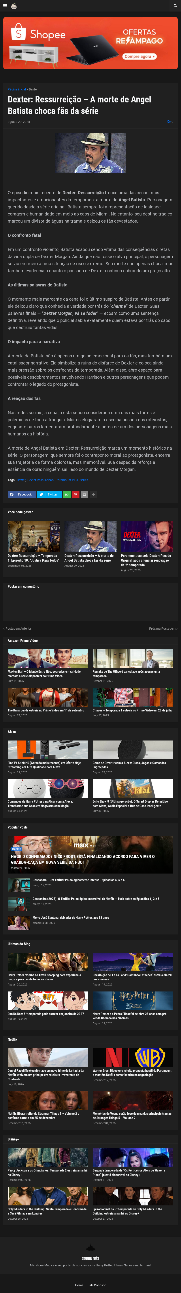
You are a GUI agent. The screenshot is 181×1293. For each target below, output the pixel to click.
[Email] (84, 494)
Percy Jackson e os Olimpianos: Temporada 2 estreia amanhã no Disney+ (47, 1172)
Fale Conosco (97, 1285)
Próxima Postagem (162, 628)
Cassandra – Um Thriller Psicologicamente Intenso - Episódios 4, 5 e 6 (79, 880)
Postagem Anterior (18, 628)
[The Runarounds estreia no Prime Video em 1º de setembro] (48, 697)
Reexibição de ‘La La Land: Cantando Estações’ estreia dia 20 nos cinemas (132, 977)
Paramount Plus (67, 480)
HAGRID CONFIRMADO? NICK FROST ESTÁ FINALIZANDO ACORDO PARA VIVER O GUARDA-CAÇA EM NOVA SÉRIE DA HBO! (83, 859)
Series (84, 480)
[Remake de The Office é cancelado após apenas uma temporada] (133, 658)
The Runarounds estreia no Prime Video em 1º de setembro (46, 710)
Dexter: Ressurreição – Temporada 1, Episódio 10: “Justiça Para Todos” (33, 558)
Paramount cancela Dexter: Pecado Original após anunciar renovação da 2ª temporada (146, 560)
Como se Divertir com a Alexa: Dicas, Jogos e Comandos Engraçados (129, 765)
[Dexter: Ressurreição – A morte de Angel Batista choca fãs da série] (90, 536)
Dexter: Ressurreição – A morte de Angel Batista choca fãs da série (89, 558)
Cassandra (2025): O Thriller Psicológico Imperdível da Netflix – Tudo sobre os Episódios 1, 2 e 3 (96, 899)
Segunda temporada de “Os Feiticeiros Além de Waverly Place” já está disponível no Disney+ (129, 1172)
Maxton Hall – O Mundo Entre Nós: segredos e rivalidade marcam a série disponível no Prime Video (44, 674)
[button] (5, 6)
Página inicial (17, 89)
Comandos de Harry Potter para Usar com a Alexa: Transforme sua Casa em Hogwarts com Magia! (40, 803)
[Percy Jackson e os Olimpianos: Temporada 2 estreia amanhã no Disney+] (48, 1157)
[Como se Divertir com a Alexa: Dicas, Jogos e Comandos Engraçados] (133, 750)
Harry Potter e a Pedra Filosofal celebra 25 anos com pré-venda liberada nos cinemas (130, 1016)
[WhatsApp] (67, 494)
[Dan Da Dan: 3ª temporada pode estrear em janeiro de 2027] (48, 1000)
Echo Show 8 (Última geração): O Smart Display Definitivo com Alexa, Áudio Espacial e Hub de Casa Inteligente (130, 803)
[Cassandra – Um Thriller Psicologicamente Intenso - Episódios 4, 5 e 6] (19, 885)
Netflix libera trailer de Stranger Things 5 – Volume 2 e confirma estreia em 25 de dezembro (43, 1116)
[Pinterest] (75, 494)
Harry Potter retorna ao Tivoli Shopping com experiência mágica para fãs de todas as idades (44, 977)
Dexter (33, 89)
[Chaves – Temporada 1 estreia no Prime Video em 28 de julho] (133, 697)
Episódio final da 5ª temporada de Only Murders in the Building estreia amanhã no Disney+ (127, 1211)
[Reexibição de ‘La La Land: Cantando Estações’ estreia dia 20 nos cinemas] (133, 962)
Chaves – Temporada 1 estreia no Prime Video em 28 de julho (132, 710)
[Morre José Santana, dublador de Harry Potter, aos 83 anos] (19, 923)
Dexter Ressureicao (40, 480)
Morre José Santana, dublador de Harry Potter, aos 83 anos (71, 918)
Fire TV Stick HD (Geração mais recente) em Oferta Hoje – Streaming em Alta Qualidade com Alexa (45, 765)
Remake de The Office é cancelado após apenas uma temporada (126, 674)
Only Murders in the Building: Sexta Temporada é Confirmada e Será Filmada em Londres (47, 1211)
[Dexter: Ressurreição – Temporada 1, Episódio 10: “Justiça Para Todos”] (34, 536)
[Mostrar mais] (93, 494)
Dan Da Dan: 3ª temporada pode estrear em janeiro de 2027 (46, 1014)
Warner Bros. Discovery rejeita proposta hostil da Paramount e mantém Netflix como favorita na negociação (132, 1073)
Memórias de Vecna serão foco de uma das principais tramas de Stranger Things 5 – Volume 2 (132, 1116)
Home (79, 1285)
